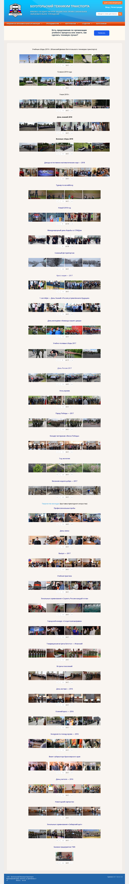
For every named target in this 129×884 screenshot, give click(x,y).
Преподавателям (52, 23)
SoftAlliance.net (118, 877)
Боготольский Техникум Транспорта (60, 6)
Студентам (86, 23)
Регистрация (116, 7)
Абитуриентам (70, 23)
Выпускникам (101, 23)
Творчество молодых (50, 504)
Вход (107, 7)
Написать (101, 33)
